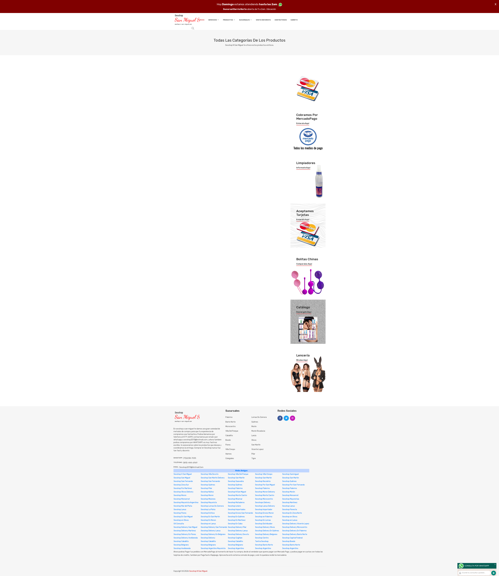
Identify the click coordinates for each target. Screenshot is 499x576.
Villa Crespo (230, 449)
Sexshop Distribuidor (263, 524)
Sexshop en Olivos (289, 517)
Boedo (228, 440)
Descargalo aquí (303, 312)
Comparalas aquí (304, 264)
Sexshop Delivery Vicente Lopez (295, 524)
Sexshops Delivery (262, 502)
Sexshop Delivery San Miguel (185, 527)
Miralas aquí (302, 360)
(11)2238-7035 (189, 458)
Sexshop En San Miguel (183, 517)
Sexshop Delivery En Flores (185, 534)
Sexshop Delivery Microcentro (294, 527)
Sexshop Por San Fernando (293, 485)
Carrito (294, 20)
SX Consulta (179, 524)
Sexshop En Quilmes (236, 517)
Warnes (228, 454)
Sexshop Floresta (289, 509)
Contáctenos (281, 20)
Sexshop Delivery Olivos (265, 527)
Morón (254, 426)
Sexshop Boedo (288, 541)
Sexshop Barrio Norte (264, 545)
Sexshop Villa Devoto (209, 474)
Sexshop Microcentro (264, 499)
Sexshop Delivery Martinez (185, 531)
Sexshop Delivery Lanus (211, 531)
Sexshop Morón (288, 492)
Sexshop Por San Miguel (265, 485)
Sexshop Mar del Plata (183, 506)
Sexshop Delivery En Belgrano (213, 534)
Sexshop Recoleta (262, 481)
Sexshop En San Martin (210, 517)
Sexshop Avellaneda (182, 548)
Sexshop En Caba (235, 524)
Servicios (212, 20)
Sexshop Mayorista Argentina (186, 502)
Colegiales (229, 458)
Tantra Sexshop (261, 541)
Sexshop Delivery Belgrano (266, 534)
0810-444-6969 (190, 463)
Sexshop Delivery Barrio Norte (294, 534)
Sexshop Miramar (235, 499)
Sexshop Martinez (289, 502)
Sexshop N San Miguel (237, 492)
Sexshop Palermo (235, 488)
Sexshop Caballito (181, 541)
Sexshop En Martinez (236, 520)
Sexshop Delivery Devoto (238, 534)
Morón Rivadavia (258, 431)
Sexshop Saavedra (236, 481)
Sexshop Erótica (208, 513)
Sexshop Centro (262, 538)
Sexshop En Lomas (263, 520)
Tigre (253, 458)
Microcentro (230, 426)
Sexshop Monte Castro (237, 495)
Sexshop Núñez (207, 492)
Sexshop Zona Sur (181, 485)
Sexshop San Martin (263, 478)
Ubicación (271, 9)
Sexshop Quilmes (289, 481)
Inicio (201, 20)
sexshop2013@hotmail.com (191, 467)
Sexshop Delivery (208, 538)
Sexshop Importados (236, 509)
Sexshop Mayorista (209, 502)
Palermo (228, 417)
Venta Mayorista (263, 20)
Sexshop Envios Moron (264, 513)
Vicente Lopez (257, 449)
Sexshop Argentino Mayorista (213, 548)
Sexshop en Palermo (263, 517)
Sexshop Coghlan (235, 538)
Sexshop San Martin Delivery (213, 478)
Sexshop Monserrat (290, 495)
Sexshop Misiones (208, 499)
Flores (228, 445)
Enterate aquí (302, 123)
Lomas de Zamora (259, 417)
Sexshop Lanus (288, 506)
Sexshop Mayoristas (290, 499)
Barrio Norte (230, 422)
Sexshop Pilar (206, 488)
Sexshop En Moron (208, 520)
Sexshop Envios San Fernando (240, 513)
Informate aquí (303, 168)
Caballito (229, 435)
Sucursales (244, 20)
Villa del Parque (231, 431)
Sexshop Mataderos (236, 502)
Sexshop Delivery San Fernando (214, 527)
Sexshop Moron (180, 495)
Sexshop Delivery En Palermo (294, 531)
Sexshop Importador (263, 509)
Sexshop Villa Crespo (263, 474)
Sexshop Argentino (236, 548)
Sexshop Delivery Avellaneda (186, 538)
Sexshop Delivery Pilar (237, 527)
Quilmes (254, 422)
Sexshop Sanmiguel (290, 474)
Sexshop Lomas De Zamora (212, 506)
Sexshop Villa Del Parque (238, 474)
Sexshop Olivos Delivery (183, 492)
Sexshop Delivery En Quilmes (267, 531)
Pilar (253, 454)
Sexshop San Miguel (182, 478)
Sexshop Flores (180, 513)
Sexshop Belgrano (181, 545)
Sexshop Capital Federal (292, 538)
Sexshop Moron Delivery (265, 492)
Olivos (253, 440)
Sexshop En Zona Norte (292, 513)
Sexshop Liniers (234, 506)
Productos (228, 20)
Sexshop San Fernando (183, 481)
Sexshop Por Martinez (183, 488)
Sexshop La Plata (208, 509)
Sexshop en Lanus (289, 520)
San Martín (255, 445)
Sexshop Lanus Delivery (265, 506)
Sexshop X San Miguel (183, 474)
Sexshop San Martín (236, 478)
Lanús (253, 435)
